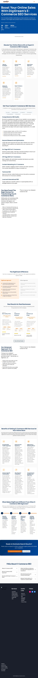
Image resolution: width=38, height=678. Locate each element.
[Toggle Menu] (34, 2)
